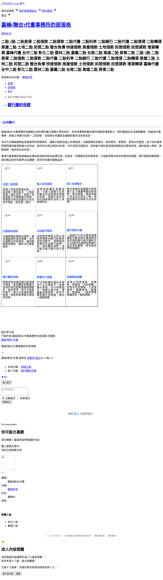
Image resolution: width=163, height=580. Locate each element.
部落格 (11, 87)
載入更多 (7, 382)
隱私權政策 (99, 536)
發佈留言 (7, 402)
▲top (4, 376)
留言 (37, 358)
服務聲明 (112, 536)
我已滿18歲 (8, 574)
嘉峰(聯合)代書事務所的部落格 (36, 25)
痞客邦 (31, 358)
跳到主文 (6, 33)
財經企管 (26, 367)
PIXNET (57, 536)
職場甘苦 (27, 77)
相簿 (10, 83)
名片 (10, 91)
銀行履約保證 (19, 105)
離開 (18, 574)
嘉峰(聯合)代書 (9, 339)
